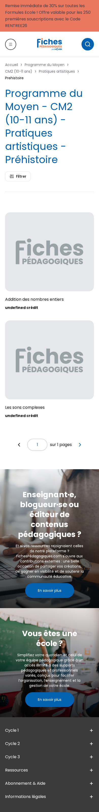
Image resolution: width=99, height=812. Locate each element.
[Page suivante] (80, 445)
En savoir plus (49, 590)
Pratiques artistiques (57, 71)
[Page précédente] (19, 445)
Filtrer (21, 176)
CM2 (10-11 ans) (18, 71)
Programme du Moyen (44, 64)
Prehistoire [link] (14, 78)
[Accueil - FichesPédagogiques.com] (49, 44)
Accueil (11, 64)
